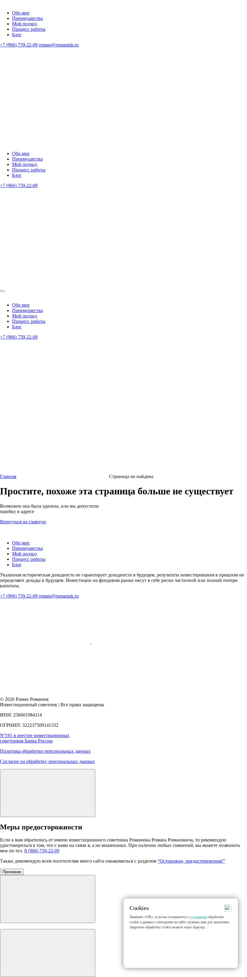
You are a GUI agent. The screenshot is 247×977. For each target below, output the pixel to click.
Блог (17, 34)
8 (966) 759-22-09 (41, 850)
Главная (8, 476)
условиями (198, 917)
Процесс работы (28, 29)
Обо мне (21, 12)
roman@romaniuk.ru (59, 44)
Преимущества (27, 18)
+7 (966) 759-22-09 (19, 44)
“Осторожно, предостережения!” (191, 861)
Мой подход (24, 23)
